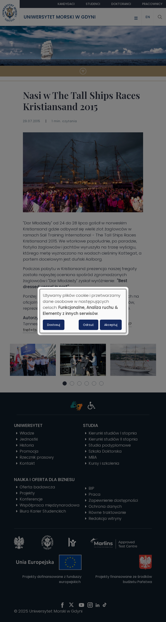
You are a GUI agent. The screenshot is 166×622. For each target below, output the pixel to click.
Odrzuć (88, 325)
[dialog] (83, 311)
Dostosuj (53, 325)
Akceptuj (110, 325)
